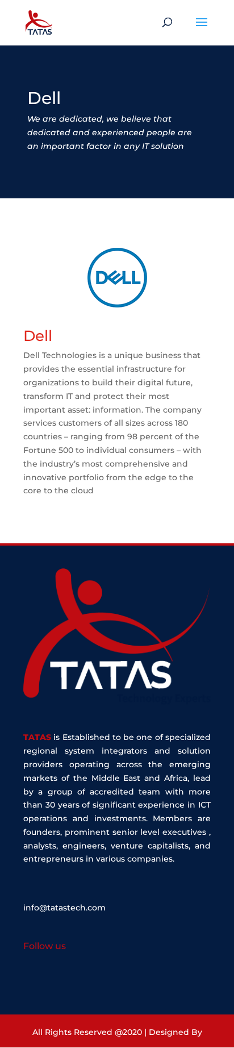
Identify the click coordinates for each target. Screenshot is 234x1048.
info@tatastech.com (64, 908)
